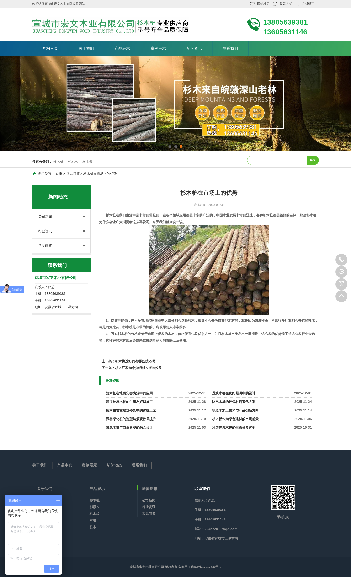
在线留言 (308, 3)
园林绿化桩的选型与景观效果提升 (131, 419)
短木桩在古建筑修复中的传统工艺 (131, 410)
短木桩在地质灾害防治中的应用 (129, 393)
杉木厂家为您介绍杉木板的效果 (138, 368)
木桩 (93, 520)
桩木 (93, 527)
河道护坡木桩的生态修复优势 (233, 427)
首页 (59, 174)
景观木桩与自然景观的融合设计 (129, 427)
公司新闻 (45, 216)
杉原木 (73, 161)
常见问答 (73, 174)
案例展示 (158, 48)
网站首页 (50, 48)
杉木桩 (58, 161)
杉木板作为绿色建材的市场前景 (235, 419)
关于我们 (86, 48)
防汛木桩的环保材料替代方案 (233, 402)
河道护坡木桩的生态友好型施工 (129, 402)
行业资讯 (45, 231)
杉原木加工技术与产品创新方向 (235, 410)
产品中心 (64, 465)
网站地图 (263, 3)
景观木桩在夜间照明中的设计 (233, 393)
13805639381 (341, 260)
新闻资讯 (194, 48)
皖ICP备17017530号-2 (206, 567)
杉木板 (87, 161)
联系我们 (230, 48)
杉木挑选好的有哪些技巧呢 (135, 361)
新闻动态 (114, 465)
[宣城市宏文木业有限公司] (110, 26)
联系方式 (286, 3)
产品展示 (122, 48)
